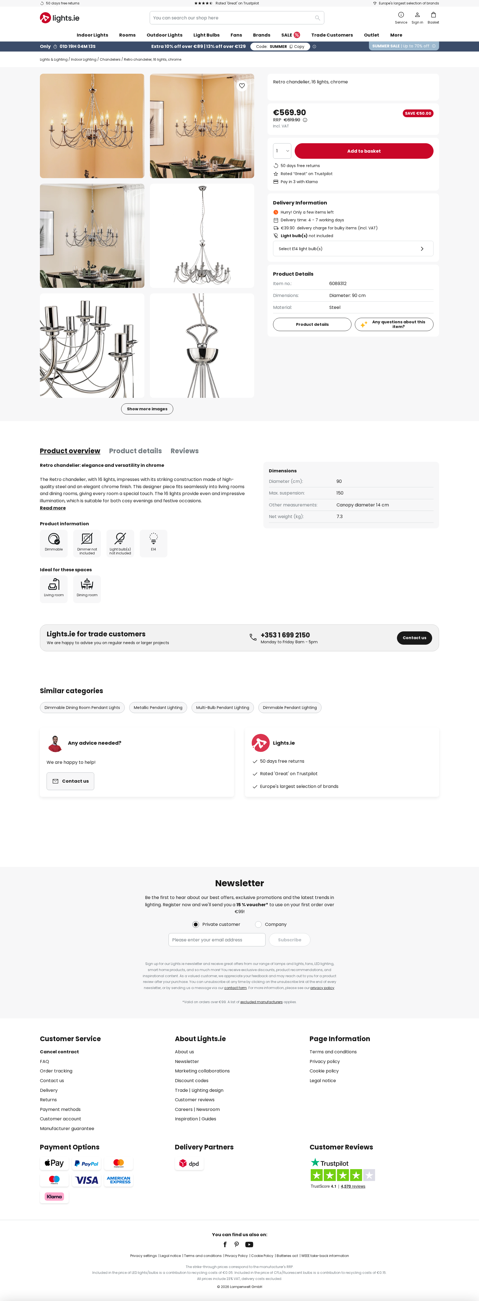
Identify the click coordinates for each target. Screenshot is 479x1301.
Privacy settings (143, 1255)
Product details (135, 450)
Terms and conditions (333, 1052)
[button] (92, 236)
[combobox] (237, 17)
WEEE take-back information (325, 1255)
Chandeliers (110, 59)
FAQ (44, 1061)
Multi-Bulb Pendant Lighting (222, 707)
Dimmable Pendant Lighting (290, 707)
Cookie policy (324, 1071)
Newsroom (208, 1109)
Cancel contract (59, 1052)
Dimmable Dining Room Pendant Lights (82, 707)
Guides (209, 1119)
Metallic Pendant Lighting (158, 707)
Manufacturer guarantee (67, 1128)
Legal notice (323, 1080)
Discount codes (191, 1080)
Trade (181, 1090)
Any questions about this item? (398, 324)
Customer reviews (195, 1100)
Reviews (185, 450)
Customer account (60, 1119)
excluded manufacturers (261, 1002)
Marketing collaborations (202, 1071)
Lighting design (207, 1090)
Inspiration (186, 1119)
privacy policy (322, 987)
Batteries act (287, 1255)
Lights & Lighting (54, 59)
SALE (286, 35)
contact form (235, 987)
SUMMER (280, 46)
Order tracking (56, 1071)
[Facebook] (229, 1244)
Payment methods (60, 1109)
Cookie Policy (262, 1255)
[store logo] (59, 17)
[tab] (70, 451)
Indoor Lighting (83, 59)
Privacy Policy (236, 1255)
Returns (48, 1100)
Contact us (414, 638)
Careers (184, 1109)
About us (184, 1052)
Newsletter (187, 1061)
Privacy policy (325, 1061)
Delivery (49, 1090)
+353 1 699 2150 (285, 635)
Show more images (147, 409)
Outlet (371, 35)
